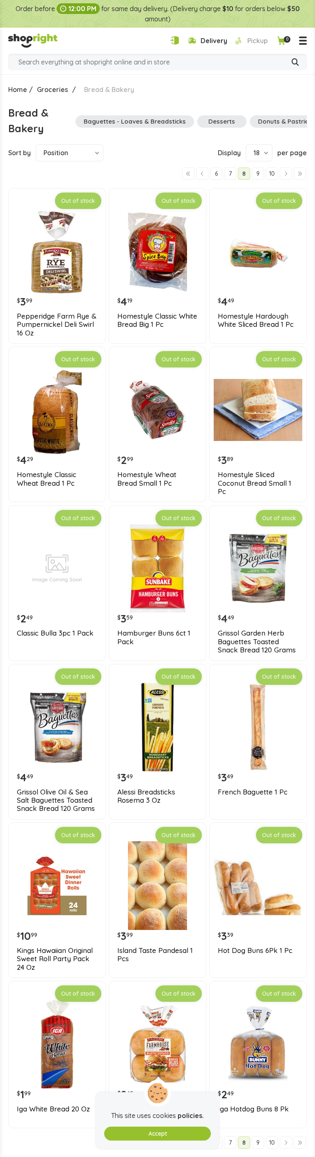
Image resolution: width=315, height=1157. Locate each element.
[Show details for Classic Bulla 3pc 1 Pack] (57, 568)
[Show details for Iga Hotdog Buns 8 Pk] (258, 1044)
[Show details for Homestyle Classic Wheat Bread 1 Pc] (57, 409)
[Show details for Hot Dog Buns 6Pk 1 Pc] (258, 885)
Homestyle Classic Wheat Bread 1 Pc (46, 479)
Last (300, 174)
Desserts (221, 121)
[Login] (174, 40)
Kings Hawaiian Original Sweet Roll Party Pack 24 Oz (55, 958)
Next (286, 174)
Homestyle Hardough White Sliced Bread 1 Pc (256, 320)
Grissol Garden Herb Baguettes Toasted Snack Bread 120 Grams (257, 641)
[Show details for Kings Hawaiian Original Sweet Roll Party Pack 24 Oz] (57, 885)
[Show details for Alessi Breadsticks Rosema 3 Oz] (157, 727)
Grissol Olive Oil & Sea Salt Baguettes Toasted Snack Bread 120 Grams (56, 800)
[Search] (295, 62)
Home (17, 89)
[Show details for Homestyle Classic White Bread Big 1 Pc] (157, 251)
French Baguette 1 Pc (253, 792)
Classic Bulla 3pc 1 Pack (55, 633)
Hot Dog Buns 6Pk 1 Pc (255, 950)
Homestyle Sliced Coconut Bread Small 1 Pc (254, 483)
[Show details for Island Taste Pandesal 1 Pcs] (157, 885)
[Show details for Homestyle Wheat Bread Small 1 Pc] (157, 409)
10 (272, 173)
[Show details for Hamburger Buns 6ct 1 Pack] (157, 568)
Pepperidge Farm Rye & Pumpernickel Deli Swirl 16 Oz (56, 324)
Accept (157, 1133)
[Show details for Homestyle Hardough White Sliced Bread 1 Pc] (258, 251)
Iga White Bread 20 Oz (53, 1109)
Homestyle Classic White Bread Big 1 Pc (157, 320)
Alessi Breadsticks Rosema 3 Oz (146, 796)
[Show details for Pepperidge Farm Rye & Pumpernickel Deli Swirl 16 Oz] (57, 251)
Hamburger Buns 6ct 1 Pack (153, 637)
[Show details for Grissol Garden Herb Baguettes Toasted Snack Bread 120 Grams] (258, 568)
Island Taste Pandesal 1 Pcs (155, 954)
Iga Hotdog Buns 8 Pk (253, 1109)
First (188, 174)
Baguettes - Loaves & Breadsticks (135, 121)
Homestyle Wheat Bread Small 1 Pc (146, 479)
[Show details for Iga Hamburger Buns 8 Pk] (157, 1044)
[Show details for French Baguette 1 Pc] (258, 727)
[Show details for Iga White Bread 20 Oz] (57, 1044)
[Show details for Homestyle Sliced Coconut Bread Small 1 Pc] (258, 409)
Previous (202, 174)
